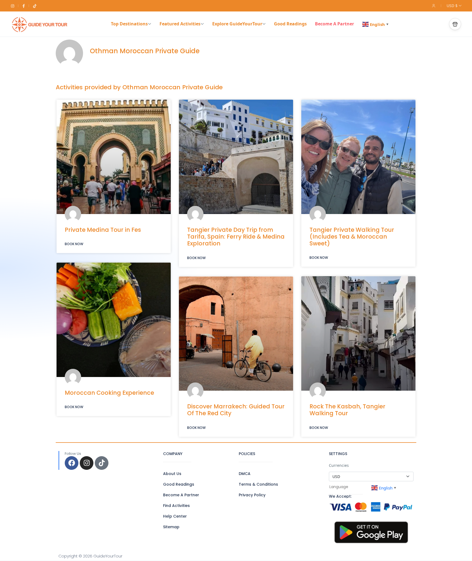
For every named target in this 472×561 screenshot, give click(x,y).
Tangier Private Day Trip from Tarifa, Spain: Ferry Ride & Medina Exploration (236, 236)
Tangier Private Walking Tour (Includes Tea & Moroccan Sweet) (351, 236)
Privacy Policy (252, 495)
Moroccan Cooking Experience (109, 393)
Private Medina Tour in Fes (103, 230)
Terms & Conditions (258, 484)
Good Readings (290, 24)
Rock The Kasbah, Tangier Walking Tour (347, 409)
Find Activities (176, 505)
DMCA (244, 473)
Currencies (339, 465)
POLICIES (247, 453)
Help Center (175, 516)
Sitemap (171, 527)
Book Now (74, 244)
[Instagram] (86, 463)
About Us (172, 473)
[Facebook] (71, 463)
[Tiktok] (101, 463)
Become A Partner (334, 24)
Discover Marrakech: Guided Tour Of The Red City (236, 409)
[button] (455, 24)
